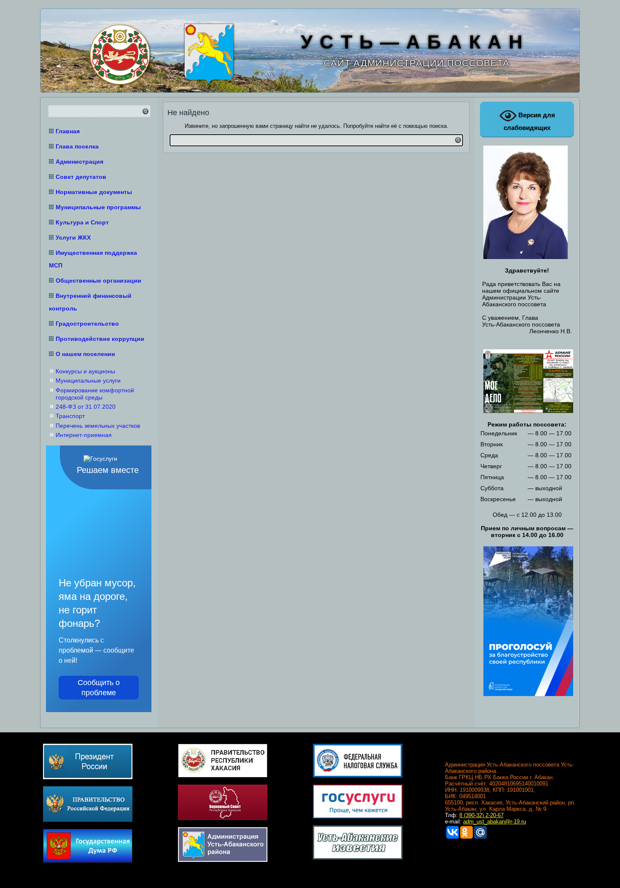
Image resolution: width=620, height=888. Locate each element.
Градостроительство (87, 323)
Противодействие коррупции (100, 338)
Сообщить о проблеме (99, 687)
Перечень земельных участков (98, 425)
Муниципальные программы (98, 207)
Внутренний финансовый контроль (90, 302)
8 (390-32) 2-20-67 (481, 815)
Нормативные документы (94, 192)
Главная (68, 131)
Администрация (79, 161)
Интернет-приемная (84, 435)
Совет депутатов (81, 176)
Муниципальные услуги (88, 380)
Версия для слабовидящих (529, 121)
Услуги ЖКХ (73, 237)
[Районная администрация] (207, 52)
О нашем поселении (85, 354)
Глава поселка (77, 146)
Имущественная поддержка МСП (93, 259)
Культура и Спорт (82, 222)
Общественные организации (98, 280)
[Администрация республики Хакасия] (118, 53)
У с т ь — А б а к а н (412, 42)
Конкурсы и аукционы (85, 371)
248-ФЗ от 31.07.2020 (86, 406)
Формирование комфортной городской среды (95, 394)
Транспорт (70, 416)
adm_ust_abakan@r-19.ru (494, 821)
